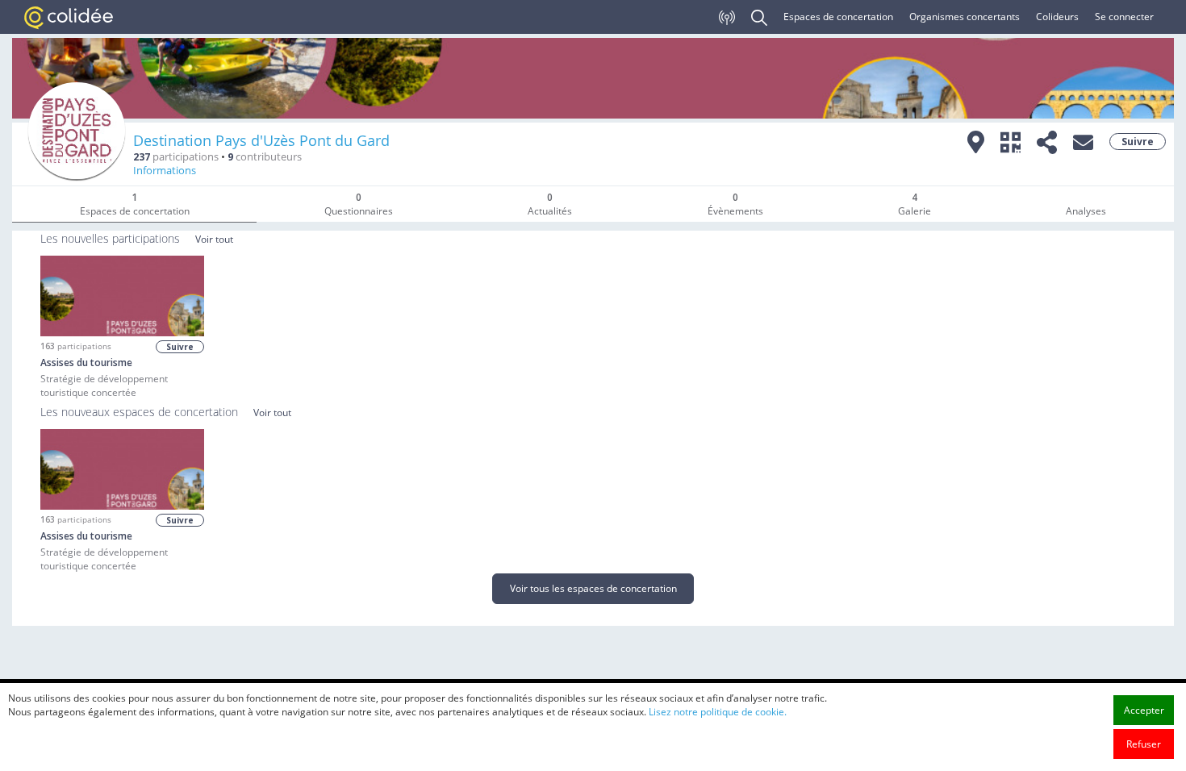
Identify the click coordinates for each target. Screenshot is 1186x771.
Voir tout (214, 239)
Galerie (914, 204)
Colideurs (1057, 16)
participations (176, 157)
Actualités (550, 204)
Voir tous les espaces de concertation (593, 588)
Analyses (1086, 211)
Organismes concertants (964, 16)
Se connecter (1124, 16)
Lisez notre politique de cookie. (718, 712)
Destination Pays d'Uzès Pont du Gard (261, 140)
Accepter (1144, 710)
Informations (164, 170)
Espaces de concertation (838, 16)
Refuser (1143, 744)
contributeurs (265, 157)
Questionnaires (358, 204)
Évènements (735, 204)
